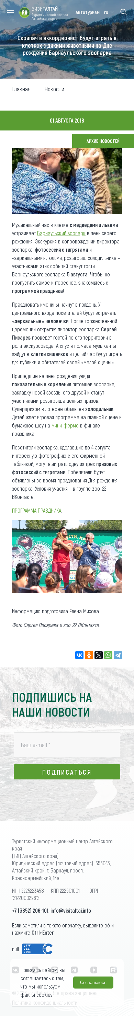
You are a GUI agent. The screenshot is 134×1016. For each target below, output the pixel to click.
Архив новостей (103, 141)
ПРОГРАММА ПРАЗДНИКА (36, 510)
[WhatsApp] (108, 655)
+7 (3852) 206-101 (30, 910)
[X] (98, 655)
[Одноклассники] (89, 655)
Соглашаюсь (93, 982)
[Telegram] (118, 655)
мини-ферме (65, 425)
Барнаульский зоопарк (61, 233)
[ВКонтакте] (79, 655)
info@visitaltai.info (71, 910)
